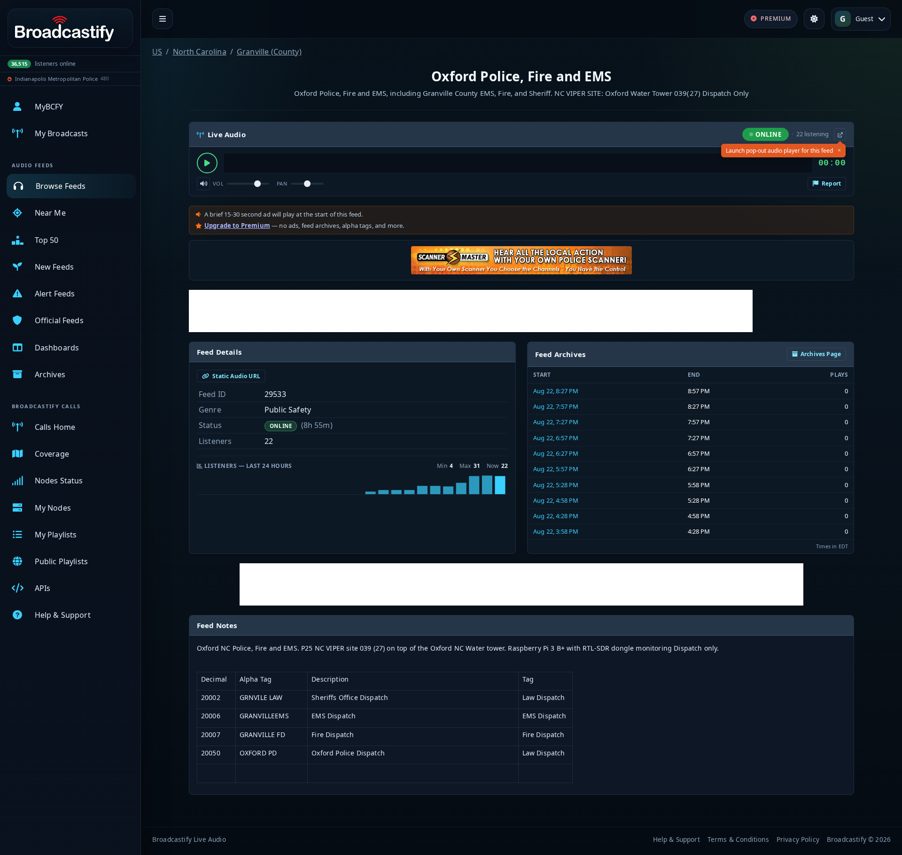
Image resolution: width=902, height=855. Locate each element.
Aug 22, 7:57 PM (555, 406)
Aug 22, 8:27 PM (555, 391)
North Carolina (199, 52)
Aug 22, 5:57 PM (555, 469)
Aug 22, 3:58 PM (555, 531)
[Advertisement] (471, 311)
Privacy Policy (798, 839)
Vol (218, 183)
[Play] (207, 163)
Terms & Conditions (738, 839)
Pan (282, 183)
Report (830, 183)
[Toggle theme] (814, 18)
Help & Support (676, 839)
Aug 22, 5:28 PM (555, 485)
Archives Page (821, 354)
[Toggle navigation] (162, 18)
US (157, 52)
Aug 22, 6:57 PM (555, 438)
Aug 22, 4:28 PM (555, 516)
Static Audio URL (235, 376)
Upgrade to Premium (237, 225)
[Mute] (203, 183)
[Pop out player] (840, 134)
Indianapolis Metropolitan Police (56, 78)
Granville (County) (269, 52)
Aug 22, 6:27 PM (555, 453)
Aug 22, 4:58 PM (555, 500)
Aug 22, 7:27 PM (555, 422)
